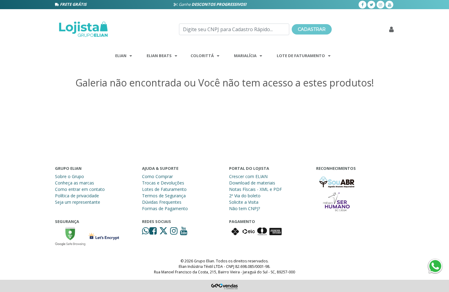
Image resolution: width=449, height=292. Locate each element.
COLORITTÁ (202, 55)
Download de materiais (252, 183)
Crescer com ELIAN (248, 176)
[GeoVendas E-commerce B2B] (224, 286)
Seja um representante (77, 202)
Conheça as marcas (74, 183)
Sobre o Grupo (69, 176)
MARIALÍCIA (245, 55)
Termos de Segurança (164, 196)
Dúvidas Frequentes (161, 202)
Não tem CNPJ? (244, 208)
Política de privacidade (77, 196)
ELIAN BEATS (159, 55)
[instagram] (380, 4)
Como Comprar (157, 176)
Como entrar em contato (80, 189)
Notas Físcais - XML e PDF (255, 189)
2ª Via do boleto (245, 196)
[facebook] (362, 4)
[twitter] (371, 4)
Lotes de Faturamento (164, 189)
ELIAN (120, 55)
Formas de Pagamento (165, 208)
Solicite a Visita (243, 202)
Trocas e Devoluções (163, 183)
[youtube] (389, 4)
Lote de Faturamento (301, 55)
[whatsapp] (145, 232)
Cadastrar (312, 29)
